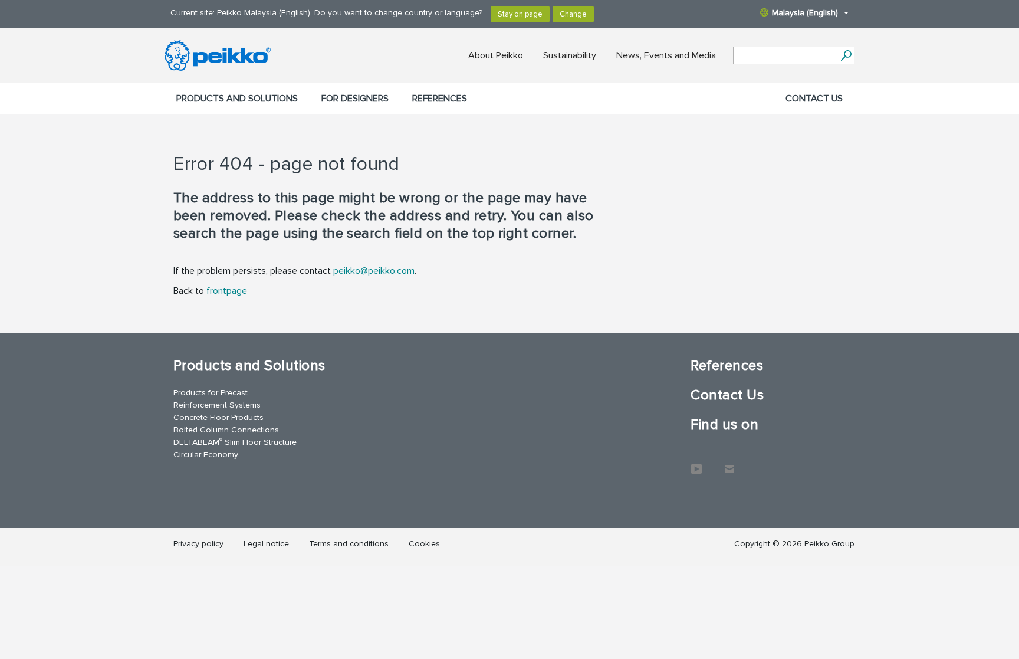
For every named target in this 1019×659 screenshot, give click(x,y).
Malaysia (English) (805, 13)
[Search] (846, 55)
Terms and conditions (349, 544)
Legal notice (266, 544)
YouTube (696, 463)
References (439, 98)
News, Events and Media (666, 55)
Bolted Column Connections (226, 430)
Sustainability (569, 55)
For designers (355, 98)
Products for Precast (210, 393)
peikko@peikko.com (374, 271)
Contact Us (814, 98)
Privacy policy (198, 544)
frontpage (226, 291)
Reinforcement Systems (217, 405)
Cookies (424, 544)
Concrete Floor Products (218, 417)
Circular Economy (205, 455)
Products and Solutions (237, 98)
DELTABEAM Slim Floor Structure (235, 441)
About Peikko (495, 55)
